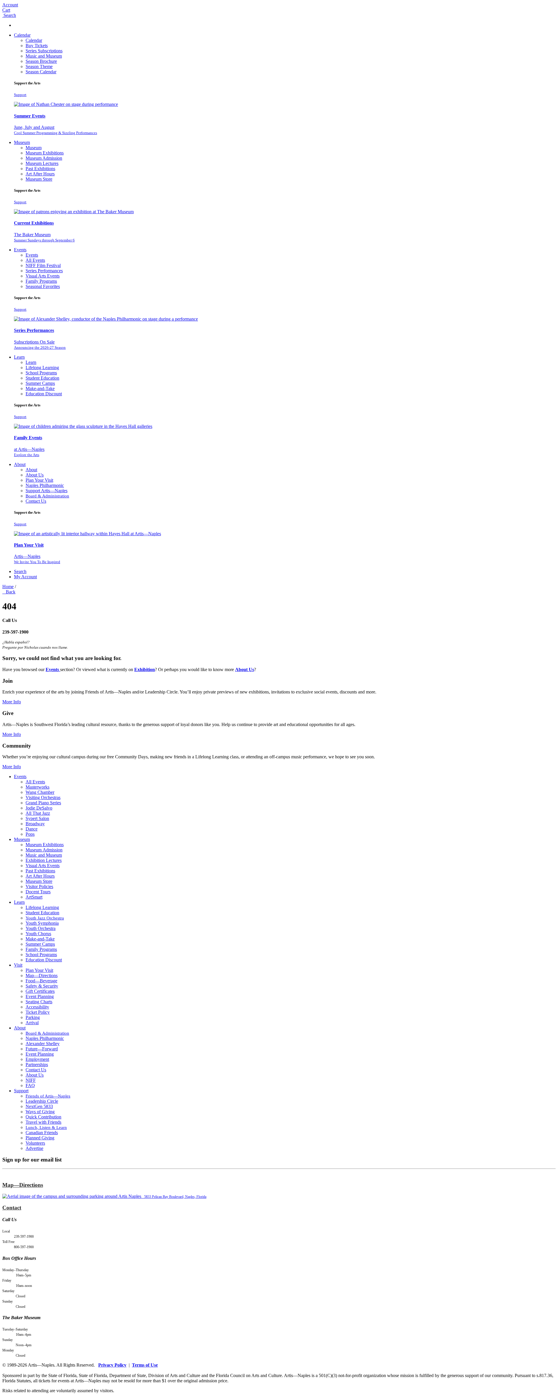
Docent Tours (38, 891)
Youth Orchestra (41, 928)
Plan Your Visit (39, 480)
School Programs (41, 372)
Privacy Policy (112, 1365)
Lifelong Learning (42, 367)
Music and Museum (44, 56)
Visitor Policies (39, 886)
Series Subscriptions (44, 50)
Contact (11, 1208)
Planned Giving (40, 1137)
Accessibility (37, 1006)
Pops (30, 834)
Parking (33, 1017)
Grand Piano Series (43, 802)
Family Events (28, 437)
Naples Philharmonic (45, 485)
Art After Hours (40, 173)
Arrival (32, 1022)
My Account (25, 576)
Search (20, 571)
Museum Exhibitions (45, 152)
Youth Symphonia (42, 923)
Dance (31, 828)
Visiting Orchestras (43, 797)
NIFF (31, 1080)
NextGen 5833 (39, 1106)
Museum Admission (44, 158)
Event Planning (40, 996)
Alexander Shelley (43, 1043)
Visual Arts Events (43, 275)
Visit (18, 965)
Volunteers (35, 1143)
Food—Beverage (41, 980)
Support (20, 95)
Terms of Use (145, 1365)
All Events (35, 260)
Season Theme (39, 66)
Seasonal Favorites (43, 286)
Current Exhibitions (34, 222)
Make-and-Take (40, 388)
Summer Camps (40, 383)
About (20, 464)
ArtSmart (34, 896)
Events (20, 249)
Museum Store (39, 179)
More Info (11, 701)
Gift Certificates (40, 991)
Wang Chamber (40, 792)
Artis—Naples (37, 559)
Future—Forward (42, 1048)
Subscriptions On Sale (40, 344)
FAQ (30, 1085)
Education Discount (44, 393)
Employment (37, 1059)
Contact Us (36, 501)
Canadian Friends (42, 1132)
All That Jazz (38, 813)
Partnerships (37, 1064)
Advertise (34, 1148)
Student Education (42, 378)
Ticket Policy (38, 1012)
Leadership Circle (42, 1101)
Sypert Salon (37, 818)
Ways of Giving (40, 1111)
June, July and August (55, 130)
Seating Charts (39, 1001)
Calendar (22, 35)
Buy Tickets (37, 45)
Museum (22, 142)
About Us (35, 474)
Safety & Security (42, 985)
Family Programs (41, 281)
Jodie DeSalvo (39, 807)
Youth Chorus (38, 933)
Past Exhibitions (40, 168)
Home (8, 586)
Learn (19, 357)
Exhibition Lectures (44, 860)
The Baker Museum (44, 237)
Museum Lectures (42, 163)
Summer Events (29, 115)
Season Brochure (41, 61)
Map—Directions (42, 975)
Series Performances (44, 270)
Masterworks (37, 787)
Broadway (35, 823)
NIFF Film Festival (43, 265)
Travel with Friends (43, 1122)
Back (9, 591)
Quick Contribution (43, 1116)
